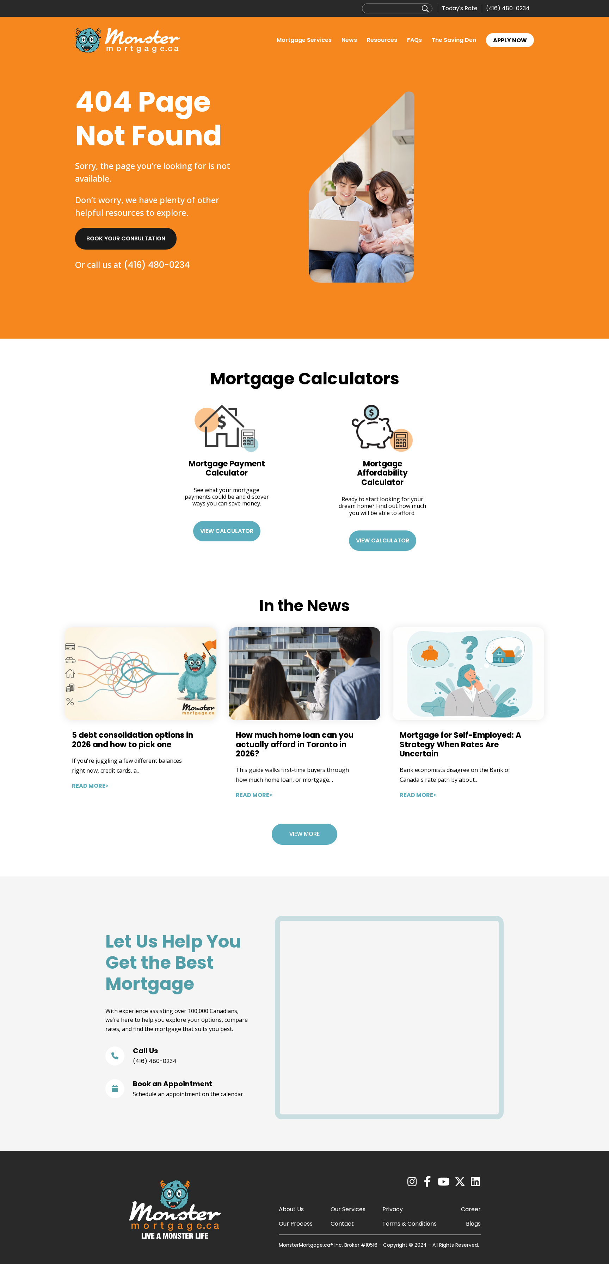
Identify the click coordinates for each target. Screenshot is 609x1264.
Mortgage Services (304, 40)
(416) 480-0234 (508, 8)
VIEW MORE (304, 834)
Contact (342, 1224)
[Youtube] (444, 1182)
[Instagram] (412, 1182)
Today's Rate (460, 8)
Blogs (473, 1224)
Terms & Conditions (409, 1224)
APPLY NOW (510, 40)
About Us (291, 1209)
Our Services (348, 1209)
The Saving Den (454, 40)
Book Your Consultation (125, 238)
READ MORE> (90, 786)
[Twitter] (460, 1182)
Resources (382, 40)
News (349, 40)
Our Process (296, 1224)
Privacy (392, 1209)
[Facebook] (427, 1182)
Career (471, 1209)
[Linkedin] (475, 1182)
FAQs (414, 40)
